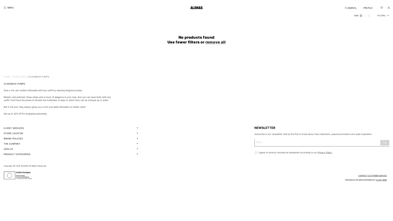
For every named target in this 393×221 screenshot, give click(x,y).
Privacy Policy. (325, 152)
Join (385, 143)
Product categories (17, 154)
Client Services (14, 128)
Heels (23, 76)
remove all (215, 42)
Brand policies (13, 138)
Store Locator (13, 133)
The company (12, 144)
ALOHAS (24, 166)
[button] (9, 7)
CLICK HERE (381, 180)
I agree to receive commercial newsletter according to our (295, 152)
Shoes (15, 76)
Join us (8, 149)
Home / (8, 76)
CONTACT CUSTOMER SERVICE (372, 175)
